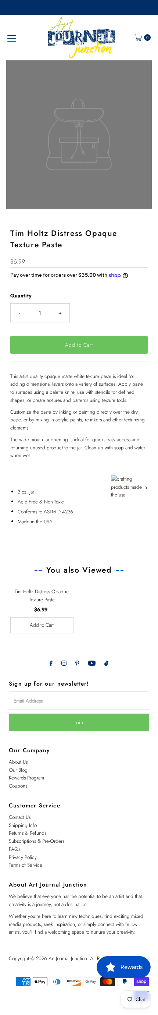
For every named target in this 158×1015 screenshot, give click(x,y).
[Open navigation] (12, 37)
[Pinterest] (77, 663)
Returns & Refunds (27, 833)
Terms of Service (25, 865)
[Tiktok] (106, 663)
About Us (18, 761)
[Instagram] (64, 663)
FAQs (14, 849)
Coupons (18, 785)
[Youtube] (92, 663)
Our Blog (18, 770)
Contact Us (19, 817)
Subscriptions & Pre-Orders (36, 841)
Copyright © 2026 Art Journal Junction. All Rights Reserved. (70, 958)
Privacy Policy (23, 857)
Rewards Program (26, 777)
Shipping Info (23, 825)
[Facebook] (51, 663)
